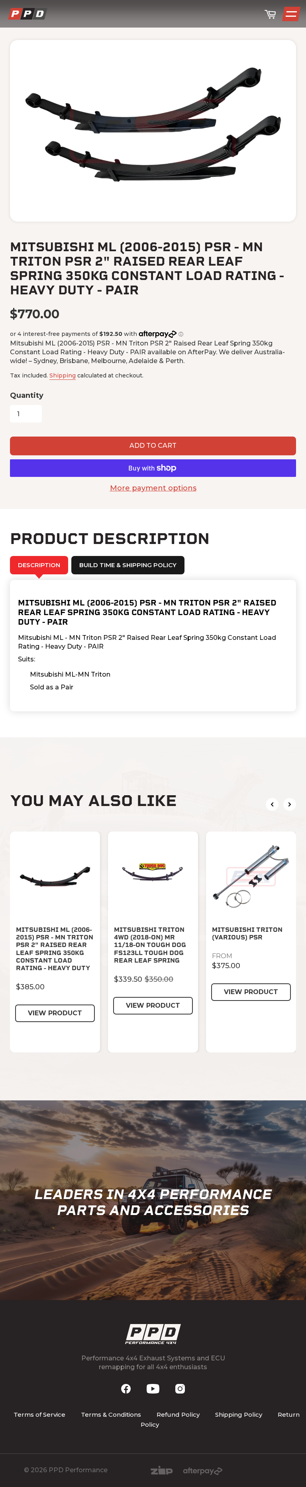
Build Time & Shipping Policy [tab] (128, 565)
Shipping (62, 375)
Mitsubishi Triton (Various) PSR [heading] (247, 933)
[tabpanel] (153, 646)
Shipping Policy (238, 1414)
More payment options (153, 488)
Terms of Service (39, 1414)
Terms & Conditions (111, 1414)
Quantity (26, 395)
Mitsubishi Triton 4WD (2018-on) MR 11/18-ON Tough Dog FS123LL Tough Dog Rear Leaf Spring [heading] (150, 945)
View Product (55, 1013)
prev (272, 804)
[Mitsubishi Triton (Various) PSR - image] (251, 877)
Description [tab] (39, 565)
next (289, 804)
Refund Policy (178, 1414)
